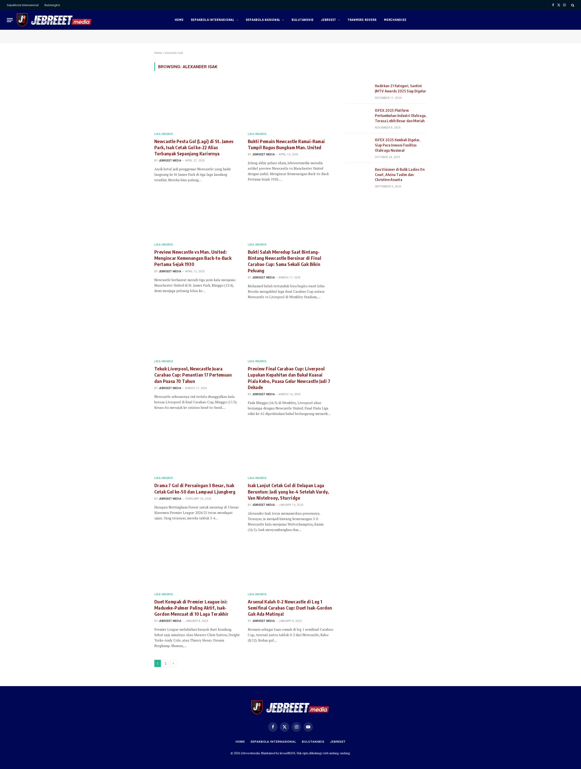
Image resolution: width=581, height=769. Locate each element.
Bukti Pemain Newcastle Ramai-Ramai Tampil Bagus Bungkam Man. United (286, 144)
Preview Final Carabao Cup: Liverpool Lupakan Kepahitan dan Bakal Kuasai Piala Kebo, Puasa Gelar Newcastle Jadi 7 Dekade (289, 378)
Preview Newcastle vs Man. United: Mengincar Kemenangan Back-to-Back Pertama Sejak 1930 (192, 258)
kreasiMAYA (287, 753)
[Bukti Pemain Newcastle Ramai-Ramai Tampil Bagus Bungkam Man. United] (290, 104)
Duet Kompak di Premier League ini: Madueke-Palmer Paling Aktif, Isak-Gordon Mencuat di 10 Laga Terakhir (191, 608)
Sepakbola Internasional (23, 5)
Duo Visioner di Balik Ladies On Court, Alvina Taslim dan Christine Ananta (400, 174)
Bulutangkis (52, 5)
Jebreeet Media (170, 160)
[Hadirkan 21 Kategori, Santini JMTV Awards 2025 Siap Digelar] (358, 91)
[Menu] (10, 20)
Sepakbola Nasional (263, 20)
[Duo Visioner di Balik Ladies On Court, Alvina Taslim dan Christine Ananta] (358, 175)
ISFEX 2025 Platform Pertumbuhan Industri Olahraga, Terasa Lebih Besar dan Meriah (401, 115)
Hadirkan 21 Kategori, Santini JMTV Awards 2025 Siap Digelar (400, 88)
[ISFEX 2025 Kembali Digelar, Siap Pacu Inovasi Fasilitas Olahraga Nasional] (358, 145)
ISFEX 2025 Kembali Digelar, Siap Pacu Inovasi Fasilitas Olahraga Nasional (398, 145)
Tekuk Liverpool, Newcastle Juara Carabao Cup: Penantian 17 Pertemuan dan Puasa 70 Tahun (193, 375)
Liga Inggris (163, 134)
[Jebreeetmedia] (54, 20)
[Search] (572, 5)
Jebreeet (328, 20)
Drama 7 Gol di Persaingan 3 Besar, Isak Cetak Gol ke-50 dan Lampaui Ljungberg (195, 488)
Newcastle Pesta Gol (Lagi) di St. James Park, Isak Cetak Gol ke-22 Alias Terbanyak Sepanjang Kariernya (194, 147)
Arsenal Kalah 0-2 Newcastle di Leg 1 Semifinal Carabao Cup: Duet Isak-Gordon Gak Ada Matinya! (290, 608)
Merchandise (395, 20)
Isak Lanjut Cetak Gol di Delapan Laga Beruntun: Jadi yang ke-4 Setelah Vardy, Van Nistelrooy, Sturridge (288, 491)
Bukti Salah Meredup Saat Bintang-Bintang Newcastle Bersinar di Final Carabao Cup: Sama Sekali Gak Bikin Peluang (284, 261)
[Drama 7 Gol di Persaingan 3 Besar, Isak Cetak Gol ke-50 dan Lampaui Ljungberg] (197, 448)
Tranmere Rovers (362, 20)
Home (179, 20)
